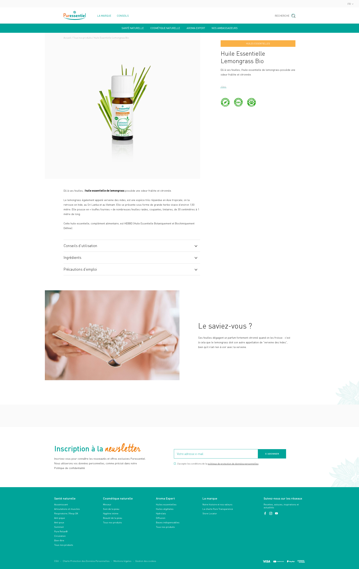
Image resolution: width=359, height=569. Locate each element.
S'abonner (272, 453)
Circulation (60, 536)
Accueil (67, 37)
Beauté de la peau (112, 518)
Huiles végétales (165, 509)
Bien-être (59, 540)
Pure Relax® (61, 531)
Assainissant (61, 504)
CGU (56, 561)
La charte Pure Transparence (217, 509)
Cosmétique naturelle (165, 28)
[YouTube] (276, 513)
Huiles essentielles (166, 504)
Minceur (107, 504)
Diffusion (160, 518)
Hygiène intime (110, 513)
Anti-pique (59, 518)
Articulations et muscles (67, 509)
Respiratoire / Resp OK (66, 513)
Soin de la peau (111, 509)
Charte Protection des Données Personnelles (86, 561)
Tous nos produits (82, 37)
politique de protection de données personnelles (233, 463)
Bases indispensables (168, 522)
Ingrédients (72, 257)
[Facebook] (265, 513)
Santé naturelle (133, 28)
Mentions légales (122, 561)
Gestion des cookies (145, 561)
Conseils (123, 15)
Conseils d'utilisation (80, 245)
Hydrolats (161, 513)
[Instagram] (271, 513)
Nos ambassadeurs (225, 28)
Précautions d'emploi (80, 269)
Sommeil (59, 527)
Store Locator (209, 513)
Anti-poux (59, 522)
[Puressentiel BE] (75, 15)
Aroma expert (196, 28)
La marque (104, 15)
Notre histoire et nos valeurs (217, 504)
